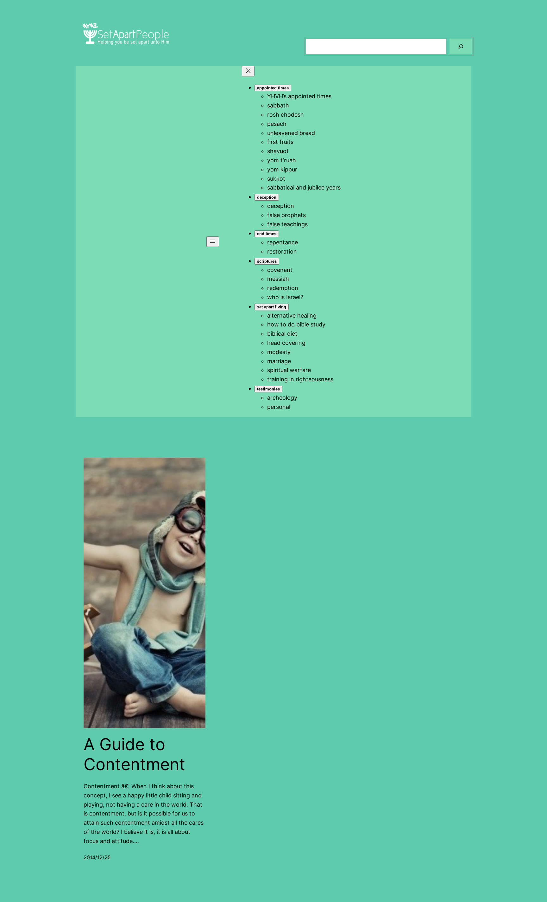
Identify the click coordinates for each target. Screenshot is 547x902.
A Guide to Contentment (134, 754)
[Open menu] (212, 241)
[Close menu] (248, 71)
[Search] (461, 46)
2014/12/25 (97, 857)
